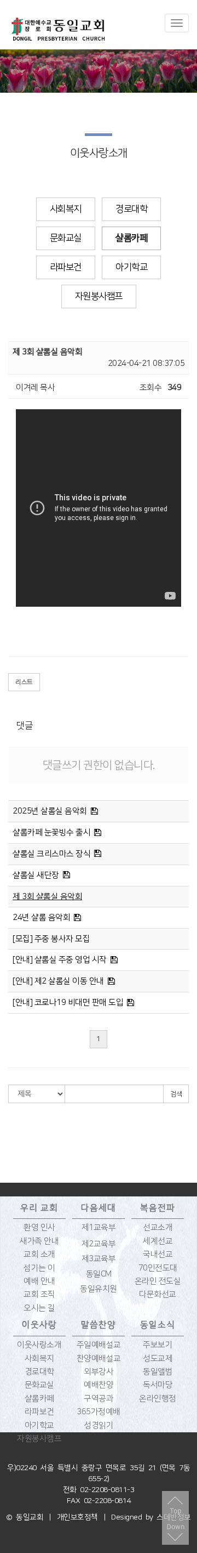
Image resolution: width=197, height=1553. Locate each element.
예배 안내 (39, 1281)
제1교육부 (99, 1227)
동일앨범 (157, 1371)
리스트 (24, 682)
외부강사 (98, 1371)
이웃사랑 (39, 1325)
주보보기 (157, 1344)
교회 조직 (39, 1294)
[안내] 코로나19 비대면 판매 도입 (68, 1002)
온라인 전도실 (158, 1281)
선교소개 (157, 1227)
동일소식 (157, 1325)
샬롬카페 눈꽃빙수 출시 (51, 832)
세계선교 (157, 1241)
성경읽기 (98, 1425)
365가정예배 (98, 1411)
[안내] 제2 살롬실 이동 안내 (58, 981)
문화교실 (66, 238)
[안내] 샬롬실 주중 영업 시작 (60, 959)
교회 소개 (39, 1254)
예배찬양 (98, 1385)
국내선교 (157, 1254)
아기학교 (131, 267)
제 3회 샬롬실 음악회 (47, 896)
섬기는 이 (39, 1268)
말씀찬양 (98, 1325)
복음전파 (157, 1208)
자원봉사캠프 (99, 296)
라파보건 (66, 267)
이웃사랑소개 (39, 1344)
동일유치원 (98, 1289)
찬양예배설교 (99, 1358)
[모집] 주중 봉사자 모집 (51, 939)
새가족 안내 (39, 1241)
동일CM (99, 1274)
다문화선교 (157, 1294)
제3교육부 (99, 1258)
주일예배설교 (99, 1344)
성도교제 (157, 1358)
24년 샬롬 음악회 (41, 917)
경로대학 (131, 209)
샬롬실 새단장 (36, 875)
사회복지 (66, 209)
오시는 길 (39, 1308)
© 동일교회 (24, 1517)
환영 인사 (39, 1227)
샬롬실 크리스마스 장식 (51, 854)
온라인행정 (157, 1398)
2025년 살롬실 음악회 (50, 811)
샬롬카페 (131, 238)
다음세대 (98, 1208)
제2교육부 (99, 1244)
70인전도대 (157, 1268)
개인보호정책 (77, 1517)
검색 (176, 1094)
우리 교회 (39, 1208)
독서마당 (157, 1385)
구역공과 (98, 1398)
